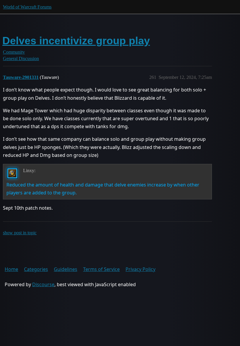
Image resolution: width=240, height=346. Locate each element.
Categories (36, 269)
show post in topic (20, 232)
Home (11, 269)
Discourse (43, 284)
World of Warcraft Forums (27, 6)
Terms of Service (101, 269)
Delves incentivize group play (76, 41)
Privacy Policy (140, 269)
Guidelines (65, 269)
